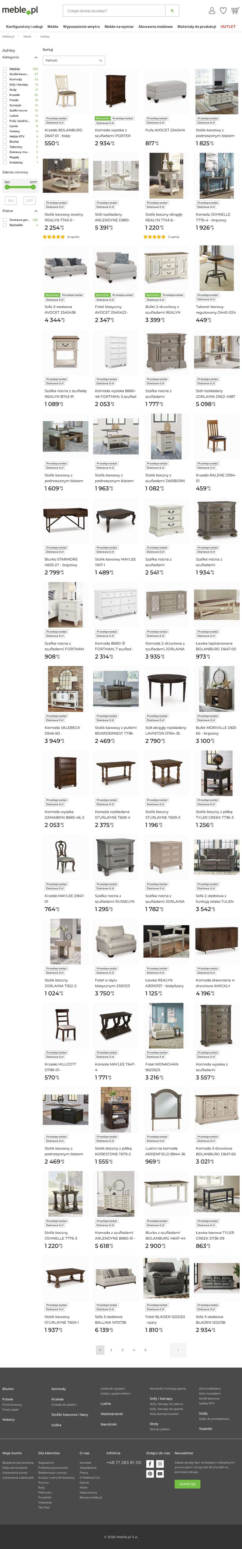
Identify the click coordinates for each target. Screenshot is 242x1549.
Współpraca (88, 1467)
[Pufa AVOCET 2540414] (166, 91)
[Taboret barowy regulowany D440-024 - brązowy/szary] (217, 268)
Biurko (8, 1389)
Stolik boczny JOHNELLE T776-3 (61, 1235)
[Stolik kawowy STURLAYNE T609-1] (65, 1278)
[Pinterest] (150, 1474)
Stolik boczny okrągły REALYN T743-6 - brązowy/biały (163, 217)
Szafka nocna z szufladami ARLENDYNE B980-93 (164, 562)
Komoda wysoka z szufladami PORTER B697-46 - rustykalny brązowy (113, 133)
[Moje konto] (212, 10)
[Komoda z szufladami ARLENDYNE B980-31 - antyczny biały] (116, 1194)
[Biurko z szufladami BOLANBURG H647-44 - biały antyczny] (166, 1194)
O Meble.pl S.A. (90, 1477)
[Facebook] (150, 1464)
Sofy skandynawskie (164, 1414)
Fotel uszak (10, 1409)
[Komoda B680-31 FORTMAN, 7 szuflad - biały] (116, 605)
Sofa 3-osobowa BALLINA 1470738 (110, 1319)
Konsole (15, 105)
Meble (14, 69)
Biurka (14, 141)
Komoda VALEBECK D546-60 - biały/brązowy (62, 730)
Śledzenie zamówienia (18, 1462)
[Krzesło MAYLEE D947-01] (65, 857)
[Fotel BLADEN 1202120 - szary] (166, 1278)
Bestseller (16, 225)
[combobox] (74, 60)
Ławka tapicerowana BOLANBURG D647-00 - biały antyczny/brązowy (216, 646)
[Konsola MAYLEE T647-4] (116, 1025)
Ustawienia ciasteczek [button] (18, 1477)
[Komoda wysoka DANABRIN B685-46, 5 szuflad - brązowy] (65, 773)
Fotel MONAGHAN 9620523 (161, 1067)
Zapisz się (187, 1484)
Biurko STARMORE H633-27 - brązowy (61, 562)
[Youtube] (160, 1474)
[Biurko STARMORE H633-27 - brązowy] (65, 520)
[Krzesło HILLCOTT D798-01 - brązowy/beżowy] (65, 1025)
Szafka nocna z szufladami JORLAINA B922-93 (165, 899)
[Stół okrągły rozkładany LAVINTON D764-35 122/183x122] (166, 689)
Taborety (15, 147)
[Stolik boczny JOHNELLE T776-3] (65, 1194)
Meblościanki (112, 1414)
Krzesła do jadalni (64, 1404)
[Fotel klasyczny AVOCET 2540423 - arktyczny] (116, 268)
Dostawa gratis (19, 220)
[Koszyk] (235, 10)
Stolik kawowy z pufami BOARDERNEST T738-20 (116, 730)
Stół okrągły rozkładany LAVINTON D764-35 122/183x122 (165, 730)
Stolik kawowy (209, 1398)
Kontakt (85, 1462)
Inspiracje (45, 1502)
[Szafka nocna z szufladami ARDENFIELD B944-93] (217, 520)
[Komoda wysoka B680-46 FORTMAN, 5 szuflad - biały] (116, 352)
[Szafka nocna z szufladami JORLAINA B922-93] (166, 857)
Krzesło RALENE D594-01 (216, 478)
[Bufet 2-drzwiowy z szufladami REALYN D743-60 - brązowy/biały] (166, 268)
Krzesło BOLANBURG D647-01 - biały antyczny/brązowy (63, 133)
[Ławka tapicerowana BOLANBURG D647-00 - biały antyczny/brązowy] (217, 605)
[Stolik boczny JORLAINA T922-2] (65, 941)
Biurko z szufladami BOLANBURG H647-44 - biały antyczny (165, 1235)
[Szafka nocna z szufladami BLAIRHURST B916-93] (166, 352)
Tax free (43, 1507)
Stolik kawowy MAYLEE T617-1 (115, 562)
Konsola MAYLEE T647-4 (115, 1067)
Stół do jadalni (160, 1429)
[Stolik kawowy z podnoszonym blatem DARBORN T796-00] (116, 436)
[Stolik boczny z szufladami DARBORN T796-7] (166, 436)
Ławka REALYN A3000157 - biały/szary (164, 983)
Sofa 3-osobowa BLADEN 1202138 (210, 1319)
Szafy (203, 1413)
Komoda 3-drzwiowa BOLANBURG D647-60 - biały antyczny (216, 1151)
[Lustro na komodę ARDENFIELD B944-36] (166, 1110)
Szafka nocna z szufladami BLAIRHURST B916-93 (164, 394)
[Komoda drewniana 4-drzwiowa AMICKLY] (217, 941)
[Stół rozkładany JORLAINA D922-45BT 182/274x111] (217, 352)
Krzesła (14, 95)
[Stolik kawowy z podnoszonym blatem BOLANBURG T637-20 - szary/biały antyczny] (217, 91)
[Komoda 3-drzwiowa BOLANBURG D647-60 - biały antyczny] (217, 1110)
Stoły (13, 89)
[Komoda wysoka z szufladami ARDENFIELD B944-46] (217, 1025)
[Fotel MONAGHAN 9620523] (166, 1025)
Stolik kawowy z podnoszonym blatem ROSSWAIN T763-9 (64, 478)
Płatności (45, 1492)
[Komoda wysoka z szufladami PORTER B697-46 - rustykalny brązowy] (116, 91)
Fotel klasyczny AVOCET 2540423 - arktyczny (111, 309)
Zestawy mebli (19, 152)
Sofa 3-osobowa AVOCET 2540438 (60, 309)
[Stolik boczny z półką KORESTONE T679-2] (116, 1110)
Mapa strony (88, 1492)
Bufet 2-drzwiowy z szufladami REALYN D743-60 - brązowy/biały (162, 309)
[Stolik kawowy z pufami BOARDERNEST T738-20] (116, 689)
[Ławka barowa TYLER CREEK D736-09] (217, 1194)
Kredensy (16, 162)
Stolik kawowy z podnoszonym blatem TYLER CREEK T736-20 (65, 1151)
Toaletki (205, 1429)
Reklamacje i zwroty (52, 1472)
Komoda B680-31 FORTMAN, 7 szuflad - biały (114, 646)
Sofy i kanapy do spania (166, 1409)
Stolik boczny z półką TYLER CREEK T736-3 (214, 814)
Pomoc (43, 1482)
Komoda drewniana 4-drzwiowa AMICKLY (216, 983)
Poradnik (44, 1497)
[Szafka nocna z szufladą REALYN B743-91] (65, 352)
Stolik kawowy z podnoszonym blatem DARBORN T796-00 (114, 478)
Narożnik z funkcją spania (168, 1388)
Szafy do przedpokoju (214, 1419)
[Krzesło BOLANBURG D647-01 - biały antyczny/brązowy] (65, 91)
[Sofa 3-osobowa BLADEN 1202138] (217, 1278)
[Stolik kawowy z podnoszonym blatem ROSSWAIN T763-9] (65, 436)
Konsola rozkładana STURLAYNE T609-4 (112, 814)
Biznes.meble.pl (91, 1497)
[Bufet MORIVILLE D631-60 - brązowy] (217, 689)
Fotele (13, 100)
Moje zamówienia (14, 1467)
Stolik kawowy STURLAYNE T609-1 (62, 1319)
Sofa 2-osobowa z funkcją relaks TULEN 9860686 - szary (214, 899)
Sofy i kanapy (18, 84)
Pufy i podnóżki (19, 121)
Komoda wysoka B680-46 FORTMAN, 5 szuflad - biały (115, 394)
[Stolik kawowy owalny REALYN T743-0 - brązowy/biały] (65, 175)
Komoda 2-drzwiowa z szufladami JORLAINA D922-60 (165, 646)
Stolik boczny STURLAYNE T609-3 (162, 814)
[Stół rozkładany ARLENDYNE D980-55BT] (116, 175)
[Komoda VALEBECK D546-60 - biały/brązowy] (65, 689)
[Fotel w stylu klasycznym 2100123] (116, 941)
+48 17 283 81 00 (124, 1462)
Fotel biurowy (12, 1404)
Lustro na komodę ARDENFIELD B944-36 (165, 1151)
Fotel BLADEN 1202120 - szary (165, 1319)
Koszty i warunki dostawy (56, 1477)
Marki (83, 1487)
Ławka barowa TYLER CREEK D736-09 (215, 1235)
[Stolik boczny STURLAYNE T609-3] (166, 773)
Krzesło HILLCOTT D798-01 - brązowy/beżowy (60, 1067)
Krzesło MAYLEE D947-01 (65, 899)
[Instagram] (160, 1464)
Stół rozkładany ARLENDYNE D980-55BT (112, 217)
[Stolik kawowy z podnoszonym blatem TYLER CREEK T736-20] (65, 1110)
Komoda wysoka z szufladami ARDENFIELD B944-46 (216, 1067)
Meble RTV (17, 136)
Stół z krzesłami (210, 1393)
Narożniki (109, 1424)
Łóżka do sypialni (113, 1388)
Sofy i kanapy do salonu (166, 1404)
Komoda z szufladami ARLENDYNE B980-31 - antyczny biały (115, 1235)
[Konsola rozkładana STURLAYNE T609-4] (116, 773)
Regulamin (46, 1462)
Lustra (13, 115)
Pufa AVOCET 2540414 (165, 130)
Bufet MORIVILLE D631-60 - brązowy (216, 730)
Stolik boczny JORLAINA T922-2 (61, 983)
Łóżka (56, 1425)
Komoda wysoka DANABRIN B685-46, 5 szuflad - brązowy (64, 814)
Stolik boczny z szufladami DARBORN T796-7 (165, 478)
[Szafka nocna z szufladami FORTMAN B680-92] (65, 605)
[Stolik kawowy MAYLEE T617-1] (116, 520)
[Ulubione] (223, 10)
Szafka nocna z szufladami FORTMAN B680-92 (64, 646)
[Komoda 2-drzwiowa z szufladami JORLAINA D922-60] (166, 605)
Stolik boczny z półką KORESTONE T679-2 (113, 1151)
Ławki (13, 126)
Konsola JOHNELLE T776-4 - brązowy (213, 217)
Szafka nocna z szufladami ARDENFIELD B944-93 (216, 562)
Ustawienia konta (14, 1472)
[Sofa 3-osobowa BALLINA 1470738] (116, 1278)
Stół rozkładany (210, 1388)
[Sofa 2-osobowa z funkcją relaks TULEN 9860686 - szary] (217, 857)
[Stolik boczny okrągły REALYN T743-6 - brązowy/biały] (166, 175)
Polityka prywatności (53, 1467)
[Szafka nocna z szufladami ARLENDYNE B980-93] (166, 520)
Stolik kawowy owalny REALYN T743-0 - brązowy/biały (64, 217)
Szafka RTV (207, 1403)
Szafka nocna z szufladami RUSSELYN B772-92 (114, 899)
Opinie (84, 1482)
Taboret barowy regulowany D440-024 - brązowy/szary (216, 309)
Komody (15, 79)
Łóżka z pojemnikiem (116, 1393)
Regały (14, 157)
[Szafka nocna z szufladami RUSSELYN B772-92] (116, 857)
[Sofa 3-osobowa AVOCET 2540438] (65, 268)
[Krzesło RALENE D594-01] (217, 436)
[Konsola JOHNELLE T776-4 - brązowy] (217, 175)
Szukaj (172, 10)
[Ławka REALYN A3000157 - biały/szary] (166, 941)
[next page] (178, 1350)
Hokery (14, 131)
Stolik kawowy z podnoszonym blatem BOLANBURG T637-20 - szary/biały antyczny (216, 133)
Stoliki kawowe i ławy (19, 74)
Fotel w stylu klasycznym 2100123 (112, 983)
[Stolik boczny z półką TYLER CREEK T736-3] (217, 773)
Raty (41, 1487)
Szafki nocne (18, 110)
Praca (84, 1472)
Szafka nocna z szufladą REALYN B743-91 (65, 394)
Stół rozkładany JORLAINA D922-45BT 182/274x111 (215, 394)
